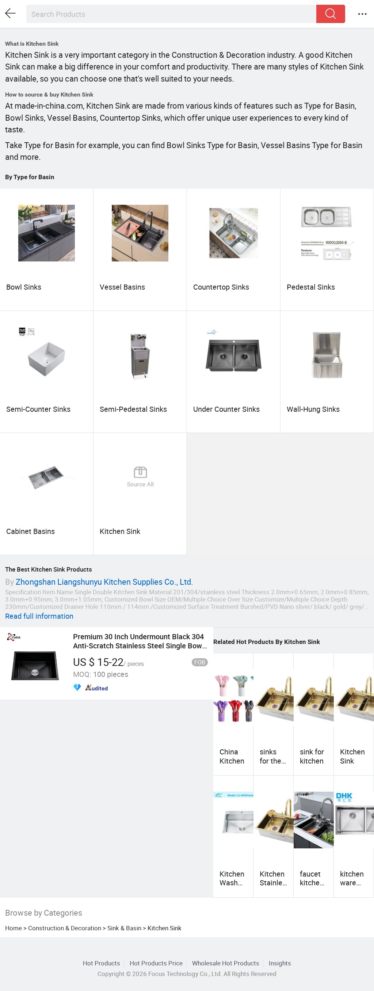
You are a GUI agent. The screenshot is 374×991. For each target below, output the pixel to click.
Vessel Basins (122, 287)
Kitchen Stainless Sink (273, 883)
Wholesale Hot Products (225, 963)
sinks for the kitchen (271, 761)
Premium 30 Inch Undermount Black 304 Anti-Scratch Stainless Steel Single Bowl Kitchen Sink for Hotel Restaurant (138, 645)
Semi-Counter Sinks (38, 409)
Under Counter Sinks (226, 409)
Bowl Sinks (23, 287)
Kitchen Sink (120, 531)
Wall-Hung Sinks (313, 409)
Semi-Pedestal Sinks (133, 409)
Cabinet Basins (30, 531)
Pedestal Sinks (311, 287)
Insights (280, 963)
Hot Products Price (156, 963)
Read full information (39, 616)
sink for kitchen (312, 756)
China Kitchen (232, 756)
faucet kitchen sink (312, 883)
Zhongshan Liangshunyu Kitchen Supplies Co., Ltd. (104, 581)
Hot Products (101, 963)
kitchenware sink (352, 883)
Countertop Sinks (221, 287)
